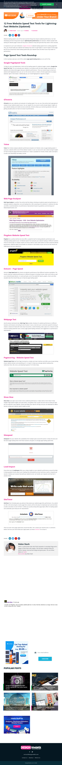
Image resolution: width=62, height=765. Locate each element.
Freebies (26, 30)
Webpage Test (10, 319)
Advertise (31, 757)
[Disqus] (31, 580)
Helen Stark (13, 30)
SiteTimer (8, 499)
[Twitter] (13, 35)
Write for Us (37, 757)
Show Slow (8, 397)
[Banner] (31, 15)
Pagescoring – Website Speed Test (19, 357)
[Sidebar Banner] (17, 652)
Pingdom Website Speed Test (16, 235)
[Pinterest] (16, 35)
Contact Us (24, 757)
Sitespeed (8, 435)
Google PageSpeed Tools (14, 62)
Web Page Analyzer (12, 198)
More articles (21, 554)
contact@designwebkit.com (31, 754)
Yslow (6, 144)
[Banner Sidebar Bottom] (17, 725)
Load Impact (9, 466)
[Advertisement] (45, 726)
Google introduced (27, 46)
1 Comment (34, 30)
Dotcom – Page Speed (13, 268)
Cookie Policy (25, 6)
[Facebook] (19, 35)
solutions (37, 529)
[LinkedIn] (10, 35)
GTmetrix (8, 99)
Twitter (25, 552)
